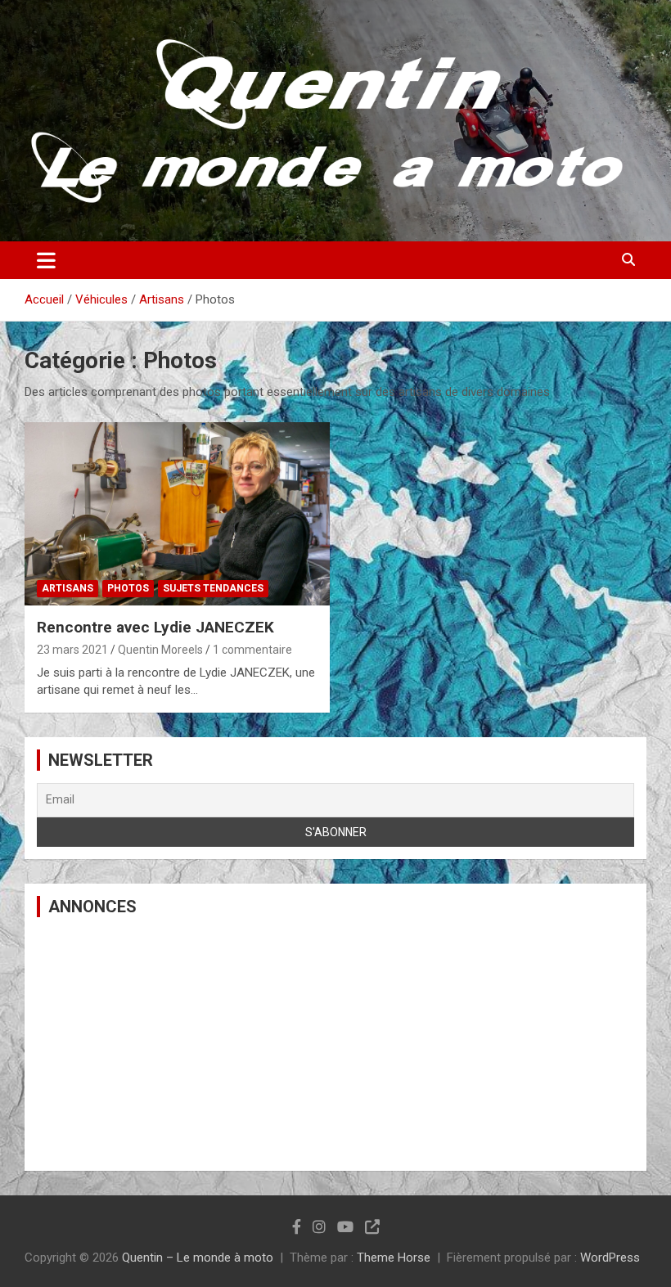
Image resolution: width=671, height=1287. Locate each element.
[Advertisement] (335, 1044)
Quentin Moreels (160, 649)
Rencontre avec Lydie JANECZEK (155, 627)
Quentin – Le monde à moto (197, 1257)
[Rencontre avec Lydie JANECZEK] (177, 514)
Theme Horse (393, 1257)
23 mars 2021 (72, 649)
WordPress (610, 1257)
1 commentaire (252, 649)
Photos (128, 588)
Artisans (67, 588)
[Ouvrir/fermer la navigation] (46, 260)
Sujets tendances (213, 588)
